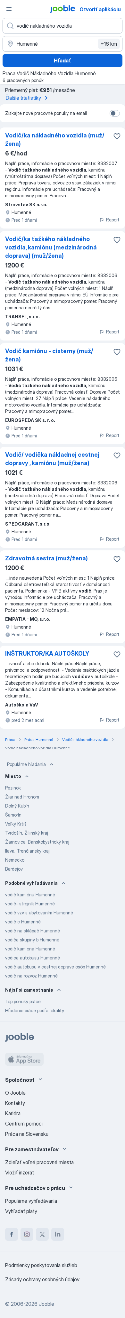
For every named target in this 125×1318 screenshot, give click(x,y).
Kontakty (15, 1103)
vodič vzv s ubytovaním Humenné (39, 912)
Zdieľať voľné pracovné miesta (39, 1162)
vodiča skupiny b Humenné (32, 939)
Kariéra (13, 1113)
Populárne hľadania (26, 764)
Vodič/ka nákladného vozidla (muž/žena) (54, 139)
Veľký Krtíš (16, 824)
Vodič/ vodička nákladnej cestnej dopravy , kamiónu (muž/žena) (52, 458)
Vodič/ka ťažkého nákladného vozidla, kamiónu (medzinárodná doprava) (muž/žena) (51, 247)
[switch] (115, 113)
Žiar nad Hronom (22, 796)
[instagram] (27, 1234)
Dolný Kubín (17, 806)
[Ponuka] (9, 9)
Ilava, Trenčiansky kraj (27, 851)
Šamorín (13, 815)
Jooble (46, 1304)
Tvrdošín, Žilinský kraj (26, 833)
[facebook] (11, 1234)
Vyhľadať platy (21, 1211)
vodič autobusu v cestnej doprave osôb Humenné (55, 966)
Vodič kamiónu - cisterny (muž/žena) (49, 355)
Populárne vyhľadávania (31, 1201)
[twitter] (42, 1234)
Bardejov (14, 869)
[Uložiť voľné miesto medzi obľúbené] (117, 136)
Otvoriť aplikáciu (100, 9)
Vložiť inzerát (19, 1172)
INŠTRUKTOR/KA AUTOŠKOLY (47, 653)
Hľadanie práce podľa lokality (34, 1010)
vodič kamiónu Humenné (30, 894)
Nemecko (14, 860)
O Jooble (15, 1092)
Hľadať (62, 60)
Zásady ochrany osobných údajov (42, 1279)
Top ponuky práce (23, 1001)
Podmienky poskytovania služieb (41, 1265)
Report (113, 219)
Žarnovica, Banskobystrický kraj (37, 842)
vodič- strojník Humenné (30, 903)
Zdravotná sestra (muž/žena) (46, 558)
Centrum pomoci (24, 1123)
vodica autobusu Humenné (32, 957)
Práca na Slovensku (26, 1134)
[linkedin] (57, 1234)
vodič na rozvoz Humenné (31, 975)
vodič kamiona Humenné (30, 948)
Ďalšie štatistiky (23, 98)
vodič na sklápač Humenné (32, 930)
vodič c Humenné (23, 921)
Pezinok (13, 787)
